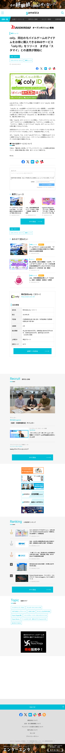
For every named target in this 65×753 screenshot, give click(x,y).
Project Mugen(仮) (17, 615)
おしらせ (32, 733)
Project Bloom (16, 619)
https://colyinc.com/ (26, 297)
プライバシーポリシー (32, 736)
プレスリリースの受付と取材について (32, 727)
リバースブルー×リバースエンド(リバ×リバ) (35, 615)
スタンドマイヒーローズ (17, 60)
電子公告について (32, 730)
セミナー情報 (46, 19)
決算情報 (58, 19)
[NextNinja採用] (33, 642)
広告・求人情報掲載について (32, 723)
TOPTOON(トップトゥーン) (19, 611)
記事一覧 (5, 19)
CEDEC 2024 (31, 611)
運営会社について (32, 720)
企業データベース (18, 19)
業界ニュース (14, 33)
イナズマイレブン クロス (18, 607)
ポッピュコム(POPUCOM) (43, 611)
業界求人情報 (32, 19)
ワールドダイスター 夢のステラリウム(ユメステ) (34, 619)
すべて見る (32, 222)
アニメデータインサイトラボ (34, 607)
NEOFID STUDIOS (16, 623)
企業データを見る (32, 351)
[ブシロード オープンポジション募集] (32, 27)
